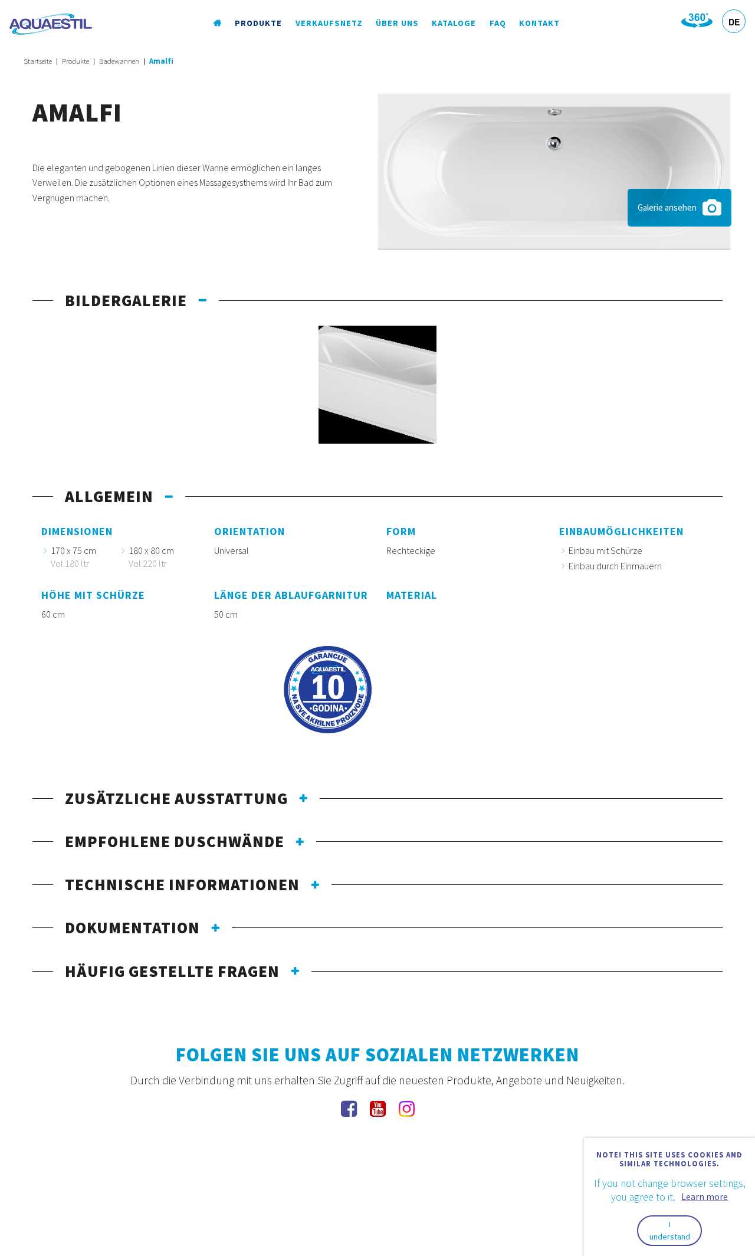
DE (734, 22)
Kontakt (539, 23)
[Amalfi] (554, 170)
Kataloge (454, 23)
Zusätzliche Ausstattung (176, 798)
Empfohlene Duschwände (174, 841)
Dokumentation (132, 927)
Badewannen (119, 61)
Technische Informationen (182, 884)
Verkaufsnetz (329, 23)
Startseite (38, 61)
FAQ (498, 23)
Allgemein (109, 496)
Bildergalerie (126, 300)
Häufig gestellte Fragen (172, 971)
